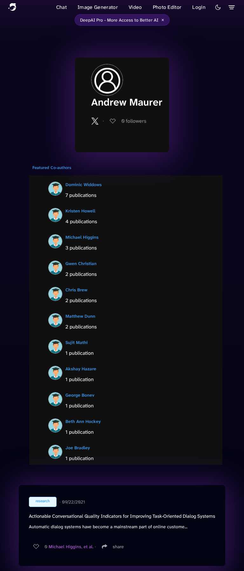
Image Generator (98, 7)
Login (199, 7)
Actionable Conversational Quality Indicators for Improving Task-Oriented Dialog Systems (122, 516)
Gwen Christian (81, 263)
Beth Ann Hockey (83, 421)
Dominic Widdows (83, 184)
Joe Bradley (77, 448)
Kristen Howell (80, 211)
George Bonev (79, 395)
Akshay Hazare (80, 369)
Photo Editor (167, 7)
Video (135, 7)
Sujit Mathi (76, 342)
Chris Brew (76, 290)
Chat (61, 7)
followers (133, 121)
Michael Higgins (81, 237)
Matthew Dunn (80, 316)
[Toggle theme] (218, 7)
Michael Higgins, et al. (71, 546)
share (118, 546)
